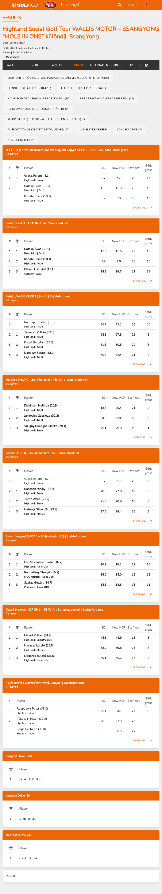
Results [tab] (77, 65)
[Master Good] (51, 5)
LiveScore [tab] (136, 65)
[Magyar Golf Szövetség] (70, 5)
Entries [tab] (36, 65)
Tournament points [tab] (106, 65)
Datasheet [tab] (14, 65)
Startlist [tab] (56, 65)
